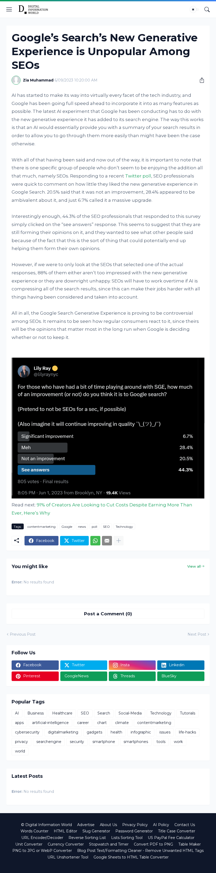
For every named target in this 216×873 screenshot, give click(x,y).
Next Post (197, 634)
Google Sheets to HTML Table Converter (131, 857)
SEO (106, 527)
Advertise (86, 824)
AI (17, 713)
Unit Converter (28, 844)
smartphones (136, 741)
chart (102, 722)
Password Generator (134, 831)
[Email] (107, 540)
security (77, 741)
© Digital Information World (46, 824)
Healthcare (62, 713)
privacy (21, 741)
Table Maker (189, 844)
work (178, 741)
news (82, 527)
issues (164, 732)
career (83, 722)
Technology (124, 527)
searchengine (48, 741)
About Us (108, 824)
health (116, 732)
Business (35, 713)
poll (94, 527)
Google (66, 527)
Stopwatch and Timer (109, 844)
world (20, 751)
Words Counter (34, 831)
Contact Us (184, 824)
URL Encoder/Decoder (42, 837)
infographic (141, 732)
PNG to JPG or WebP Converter (42, 850)
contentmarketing (41, 527)
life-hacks (187, 732)
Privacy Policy (135, 824)
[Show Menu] (9, 9)
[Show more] (119, 540)
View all (194, 566)
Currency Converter (66, 844)
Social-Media (130, 713)
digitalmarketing (63, 732)
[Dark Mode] (194, 9)
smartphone (103, 741)
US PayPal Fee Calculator (171, 837)
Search (103, 713)
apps (19, 722)
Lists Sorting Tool (127, 837)
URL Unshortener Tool (67, 857)
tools (160, 741)
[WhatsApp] (95, 540)
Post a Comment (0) (108, 613)
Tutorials (187, 713)
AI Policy (161, 824)
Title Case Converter (176, 831)
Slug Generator (96, 831)
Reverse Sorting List (87, 837)
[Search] (207, 9)
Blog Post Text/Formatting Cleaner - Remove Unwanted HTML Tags (140, 850)
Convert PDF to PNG (153, 844)
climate (122, 722)
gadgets (94, 732)
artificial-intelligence (50, 722)
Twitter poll (138, 176)
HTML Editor (65, 831)
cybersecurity (27, 732)
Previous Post (23, 634)
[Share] (199, 80)
